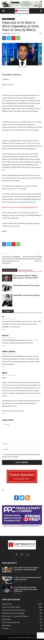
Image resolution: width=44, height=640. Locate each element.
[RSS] (22, 555)
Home (4, 16)
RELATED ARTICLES (9, 270)
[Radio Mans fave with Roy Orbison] (7, 301)
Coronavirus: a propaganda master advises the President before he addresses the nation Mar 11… (12, 260)
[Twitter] (9, 38)
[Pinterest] (13, 38)
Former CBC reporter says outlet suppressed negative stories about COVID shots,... (26, 589)
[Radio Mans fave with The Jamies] (7, 287)
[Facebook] (4, 38)
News (9, 16)
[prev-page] (3, 305)
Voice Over (7, 33)
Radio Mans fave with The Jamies (26, 285)
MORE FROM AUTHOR (26, 270)
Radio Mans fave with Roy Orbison (26, 295)
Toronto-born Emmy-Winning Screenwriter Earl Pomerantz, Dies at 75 (32, 259)
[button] (3, 11)
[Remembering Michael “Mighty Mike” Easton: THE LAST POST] (7, 278)
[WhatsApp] (18, 38)
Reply (3, 329)
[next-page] (6, 305)
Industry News (17, 16)
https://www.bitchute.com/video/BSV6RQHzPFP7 (20, 207)
